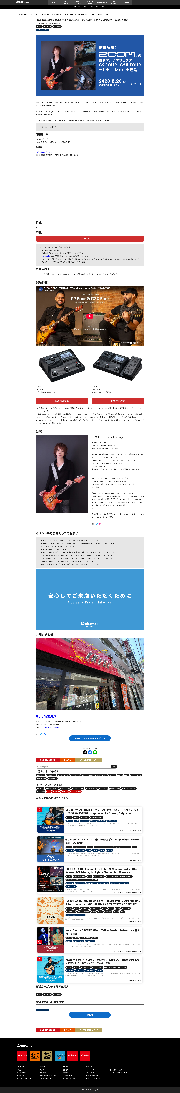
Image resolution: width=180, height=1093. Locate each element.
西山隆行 (96, 850)
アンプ (104, 775)
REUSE (67, 759)
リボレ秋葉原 (58, 26)
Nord (75, 941)
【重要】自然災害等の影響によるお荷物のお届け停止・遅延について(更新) (90, 7)
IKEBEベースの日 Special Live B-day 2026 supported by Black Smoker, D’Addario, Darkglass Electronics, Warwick (102, 870)
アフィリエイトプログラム (24, 1078)
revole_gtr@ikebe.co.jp (51, 727)
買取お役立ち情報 (115, 788)
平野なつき (110, 850)
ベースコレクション (99, 876)
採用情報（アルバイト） (69, 1078)
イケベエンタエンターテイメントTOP (89, 738)
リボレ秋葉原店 (46, 716)
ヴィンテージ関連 (65, 788)
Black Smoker (80, 883)
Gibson (93, 821)
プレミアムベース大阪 (80, 876)
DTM (127, 775)
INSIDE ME (126, 883)
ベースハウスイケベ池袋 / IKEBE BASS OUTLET (120, 876)
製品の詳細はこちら (62, 401)
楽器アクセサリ (53, 778)
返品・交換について (22, 1072)
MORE (90, 1015)
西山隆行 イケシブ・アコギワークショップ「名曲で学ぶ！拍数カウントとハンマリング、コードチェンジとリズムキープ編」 (102, 961)
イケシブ (70, 817)
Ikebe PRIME (99, 847)
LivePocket (46, 256)
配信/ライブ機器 (42, 778)
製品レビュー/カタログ (52, 788)
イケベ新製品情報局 (91, 1072)
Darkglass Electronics (102, 883)
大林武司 (69, 941)
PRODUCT (57, 791)
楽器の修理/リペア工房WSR (116, 1070)
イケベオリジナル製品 (78, 788)
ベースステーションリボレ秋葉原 (89, 880)
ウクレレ (112, 908)
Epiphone (70, 821)
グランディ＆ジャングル (97, 817)
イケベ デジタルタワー (92, 1075)
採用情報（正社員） (68, 1075)
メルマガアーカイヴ (76, 791)
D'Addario (90, 883)
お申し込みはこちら (90, 238)
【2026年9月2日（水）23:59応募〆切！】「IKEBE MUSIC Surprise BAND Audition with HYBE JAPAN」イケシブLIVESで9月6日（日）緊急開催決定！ (102, 904)
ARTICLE (65, 791)
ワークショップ (84, 821)
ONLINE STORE (47, 759)
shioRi (103, 850)
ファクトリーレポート (92, 788)
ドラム (67, 775)
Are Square (70, 883)
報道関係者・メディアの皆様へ (48, 1075)
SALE (49, 791)
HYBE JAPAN (81, 915)
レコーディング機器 (136, 775)
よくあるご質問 (21, 1075)
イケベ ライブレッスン (80, 847)
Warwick (113, 883)
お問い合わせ (44, 1072)
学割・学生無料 (101, 821)
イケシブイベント (112, 821)
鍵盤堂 (95, 938)
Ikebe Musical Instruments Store (95, 1070)
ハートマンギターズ (98, 967)
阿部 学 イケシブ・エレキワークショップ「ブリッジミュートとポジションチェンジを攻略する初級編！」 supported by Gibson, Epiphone (103, 811)
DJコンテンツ (41, 791)
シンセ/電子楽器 (76, 775)
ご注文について (21, 1070)
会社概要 (65, 1070)
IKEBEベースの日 (71, 886)
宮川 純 (82, 941)
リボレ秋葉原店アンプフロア (46, 152)
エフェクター (48, 26)
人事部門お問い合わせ (46, 1078)
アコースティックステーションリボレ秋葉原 (116, 967)
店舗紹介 (65, 1072)
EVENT (40, 26)
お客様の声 (43, 1070)
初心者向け (41, 788)
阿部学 (77, 821)
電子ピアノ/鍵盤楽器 (88, 775)
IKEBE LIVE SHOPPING (129, 788)
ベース (60, 775)
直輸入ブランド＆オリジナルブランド (118, 1072)
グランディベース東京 (73, 880)
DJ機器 (121, 775)
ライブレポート (104, 788)
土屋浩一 (46, 30)
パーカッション (126, 908)
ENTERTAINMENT (89, 759)
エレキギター (41, 775)
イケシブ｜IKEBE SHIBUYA (93, 1078)
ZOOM (39, 30)
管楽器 (98, 775)
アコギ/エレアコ (52, 775)
